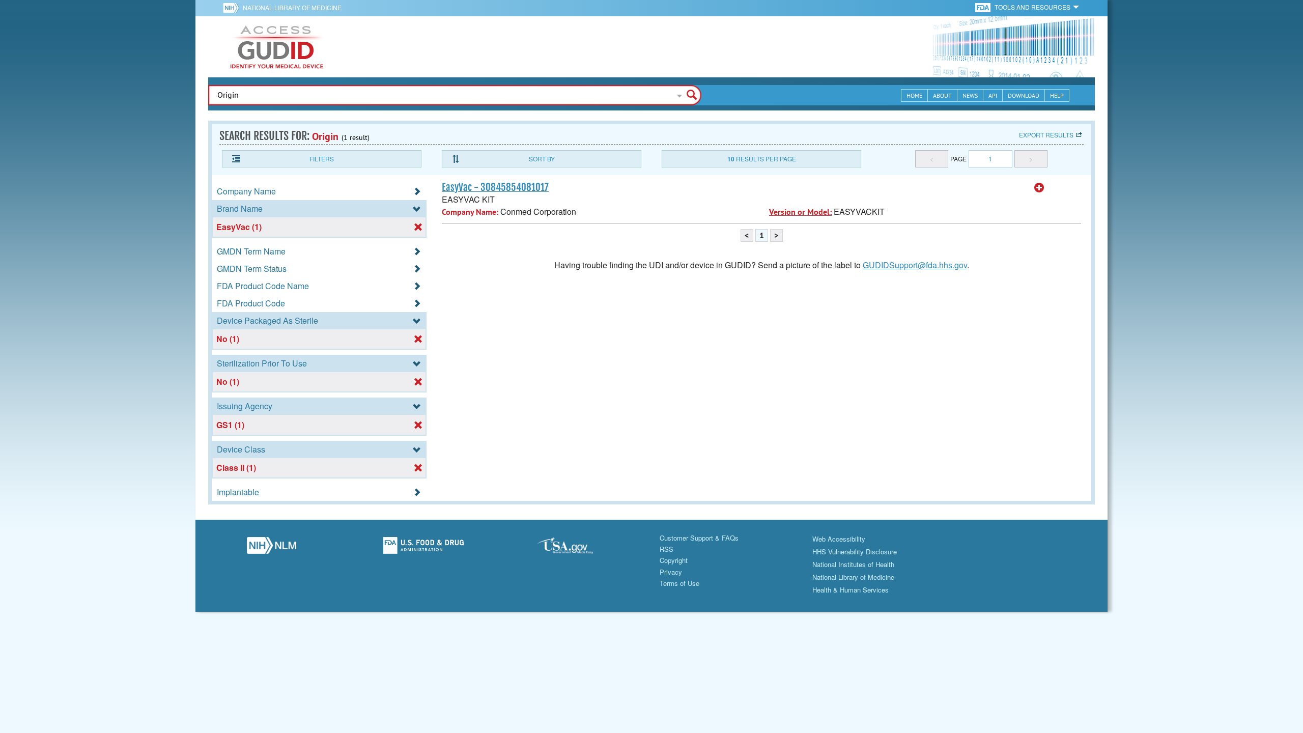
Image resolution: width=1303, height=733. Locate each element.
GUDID (277, 46)
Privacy (671, 572)
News (970, 95)
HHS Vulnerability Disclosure (854, 551)
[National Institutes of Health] (233, 8)
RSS (666, 549)
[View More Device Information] (1039, 188)
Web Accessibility (838, 539)
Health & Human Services (850, 590)
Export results (1046, 134)
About (942, 95)
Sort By (542, 158)
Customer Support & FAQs (699, 538)
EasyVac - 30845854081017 (495, 187)
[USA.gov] (575, 548)
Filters (321, 158)
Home (914, 95)
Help (1057, 95)
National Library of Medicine (292, 7)
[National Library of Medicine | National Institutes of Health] (271, 548)
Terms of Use (679, 583)
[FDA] (983, 7)
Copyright (674, 560)
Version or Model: (800, 212)
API (992, 95)
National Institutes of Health (853, 564)
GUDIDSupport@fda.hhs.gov (915, 265)
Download (1023, 95)
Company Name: (470, 212)
